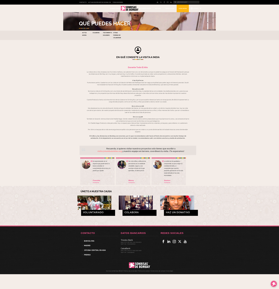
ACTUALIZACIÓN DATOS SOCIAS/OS (99, 2)
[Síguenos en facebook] (163, 241)
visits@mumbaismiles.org (109, 151)
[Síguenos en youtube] (185, 241)
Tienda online (169, 8)
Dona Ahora (183, 8)
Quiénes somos (115, 8)
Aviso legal (169, 271)
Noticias (158, 8)
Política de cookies (144, 271)
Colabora (96, 32)
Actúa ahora (84, 34)
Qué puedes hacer (144, 8)
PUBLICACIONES (118, 2)
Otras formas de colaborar (117, 35)
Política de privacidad (130, 271)
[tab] (99, 241)
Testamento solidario (107, 34)
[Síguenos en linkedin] (168, 241)
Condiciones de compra (158, 271)
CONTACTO (83, 2)
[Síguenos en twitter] (179, 241)
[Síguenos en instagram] (174, 241)
